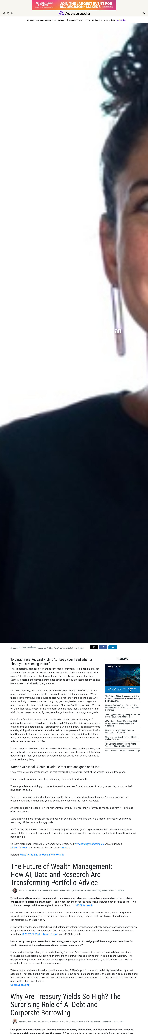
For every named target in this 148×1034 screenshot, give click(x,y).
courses (65, 847)
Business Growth (76, 20)
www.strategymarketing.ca (89, 844)
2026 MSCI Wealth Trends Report (40, 934)
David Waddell (38, 1021)
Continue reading (19, 984)
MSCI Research (84, 905)
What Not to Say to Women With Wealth (42, 854)
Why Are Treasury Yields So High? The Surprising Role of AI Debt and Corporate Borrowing (79, 1021)
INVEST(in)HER (18, 847)
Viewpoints (14, 648)
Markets (30, 20)
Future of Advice (25, 890)
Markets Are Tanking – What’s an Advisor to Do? (55, 648)
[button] (94, 647)
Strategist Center (25, 1021)
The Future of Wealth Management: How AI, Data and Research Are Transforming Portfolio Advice (77, 890)
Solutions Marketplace (46, 20)
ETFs (88, 20)
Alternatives (109, 20)
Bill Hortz (35, 890)
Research (62, 20)
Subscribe (121, 20)
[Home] (74, 13)
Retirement (97, 20)
